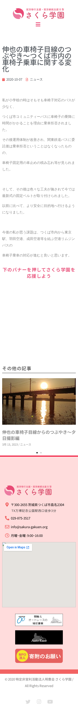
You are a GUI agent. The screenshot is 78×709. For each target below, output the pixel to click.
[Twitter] (28, 702)
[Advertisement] (39, 322)
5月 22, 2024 (62, 393)
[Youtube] (50, 702)
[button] (37, 452)
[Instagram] (39, 702)
